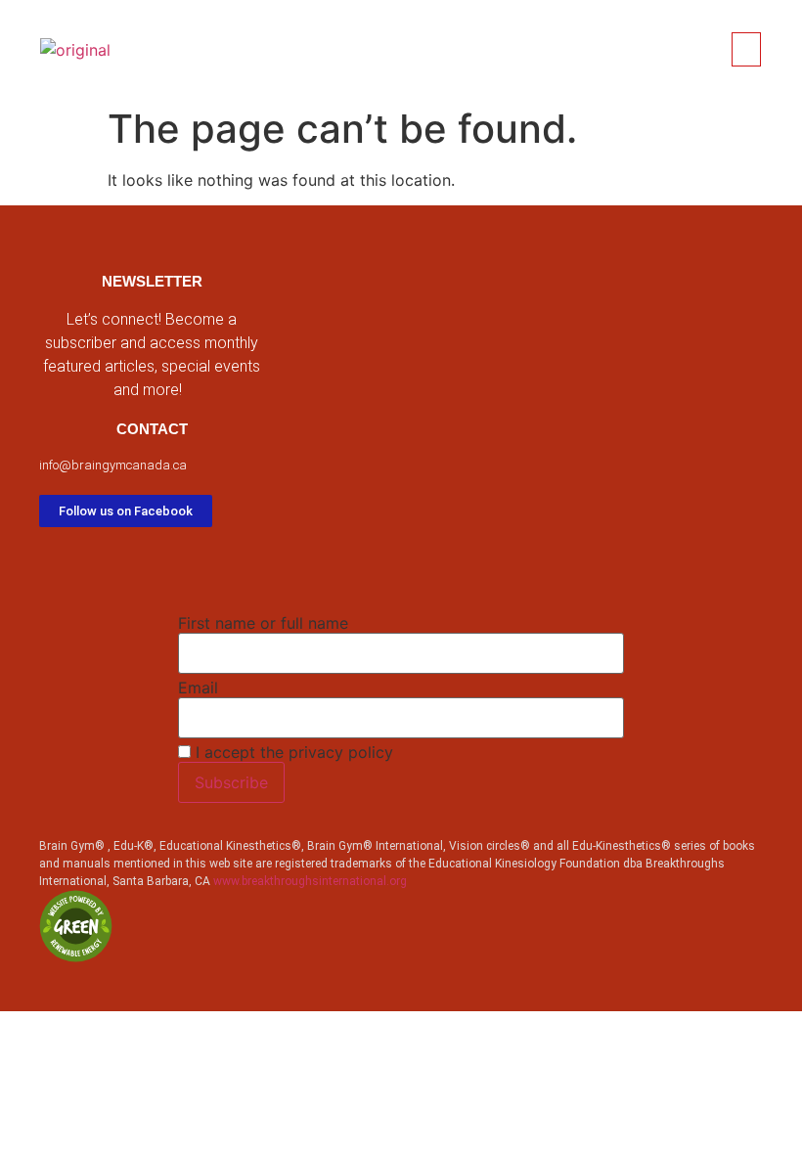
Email (198, 687)
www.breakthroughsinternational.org (310, 881)
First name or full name (263, 623)
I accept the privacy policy (292, 752)
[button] (746, 49)
